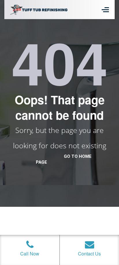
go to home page (64, 159)
